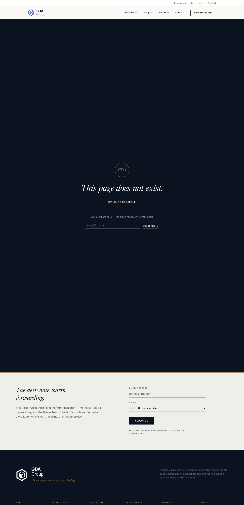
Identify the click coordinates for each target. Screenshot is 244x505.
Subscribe (141, 420)
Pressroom (180, 3)
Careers (179, 12)
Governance (196, 3)
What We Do (131, 12)
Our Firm (164, 12)
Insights (148, 12)
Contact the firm (203, 12)
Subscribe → (151, 226)
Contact (212, 3)
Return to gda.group (122, 202)
